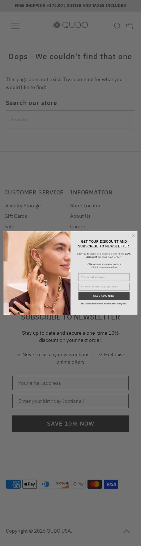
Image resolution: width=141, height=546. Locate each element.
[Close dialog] (133, 236)
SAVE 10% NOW (104, 296)
